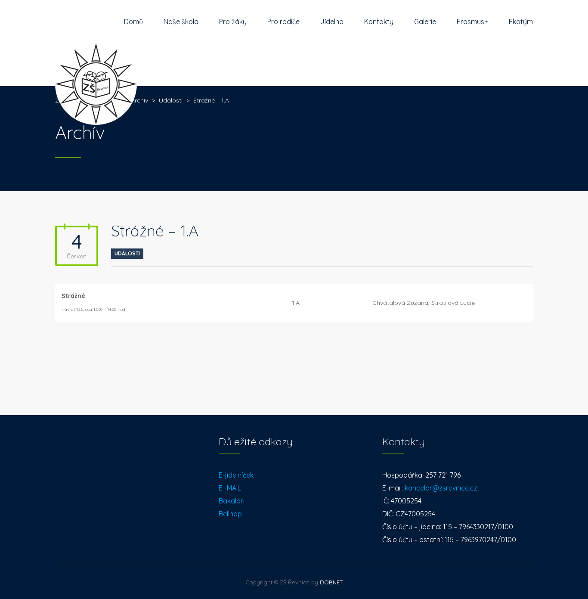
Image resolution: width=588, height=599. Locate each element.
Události (127, 253)
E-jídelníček (236, 475)
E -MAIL (230, 488)
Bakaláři (231, 501)
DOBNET (331, 582)
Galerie (425, 21)
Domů (133, 21)
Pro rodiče (283, 21)
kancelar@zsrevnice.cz (441, 488)
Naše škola (181, 21)
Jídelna (332, 21)
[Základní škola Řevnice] (96, 64)
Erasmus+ (472, 21)
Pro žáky (233, 21)
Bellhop (230, 513)
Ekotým (521, 21)
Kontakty (378, 21)
